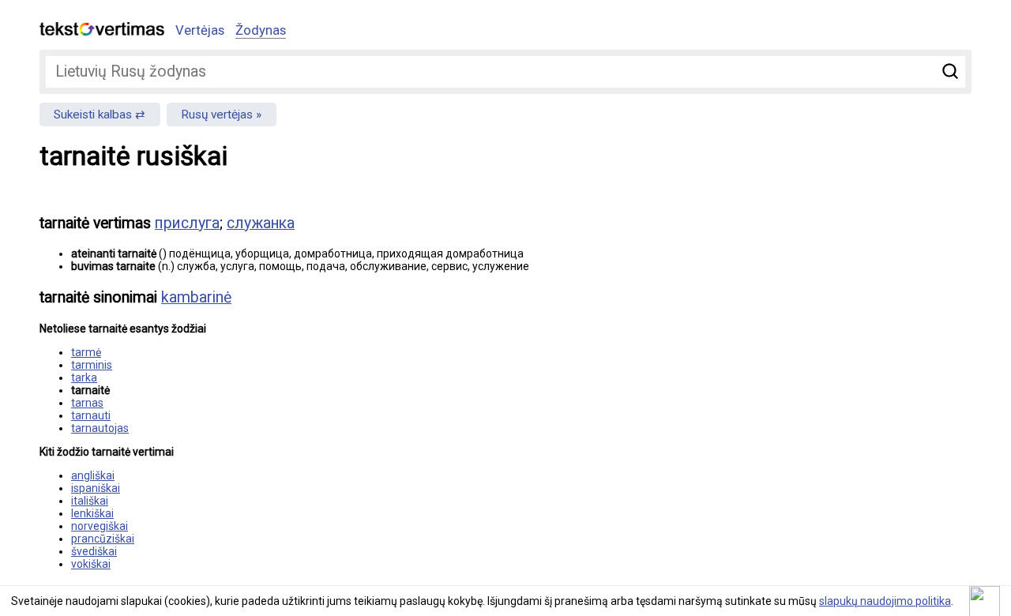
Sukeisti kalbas (93, 114)
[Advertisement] (805, 312)
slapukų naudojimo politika (885, 601)
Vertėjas (199, 30)
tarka (84, 377)
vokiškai (91, 564)
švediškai (94, 551)
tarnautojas (100, 428)
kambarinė (196, 297)
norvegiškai (99, 526)
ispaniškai (95, 488)
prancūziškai (102, 538)
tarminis (91, 365)
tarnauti (91, 415)
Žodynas (260, 30)
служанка (261, 223)
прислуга (187, 223)
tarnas (87, 402)
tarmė (86, 352)
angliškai (93, 475)
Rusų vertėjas (217, 114)
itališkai (89, 500)
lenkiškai (92, 513)
